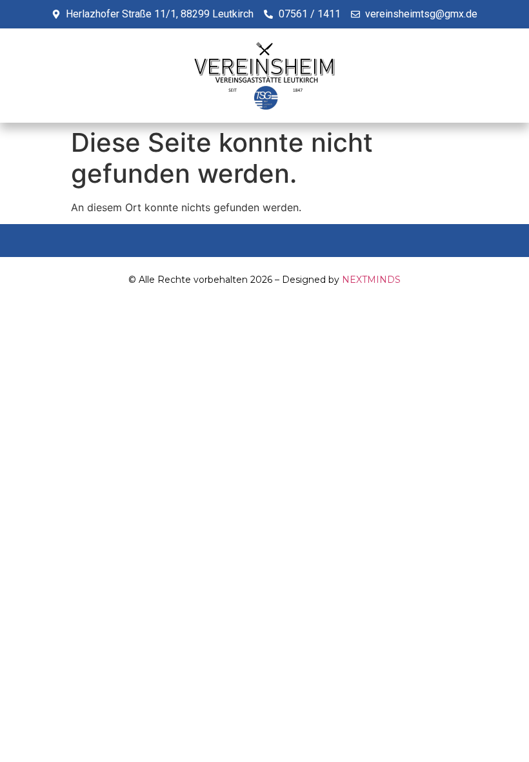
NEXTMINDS (371, 279)
